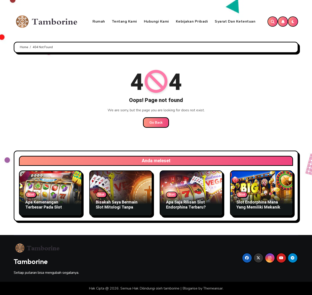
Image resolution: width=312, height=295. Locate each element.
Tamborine (31, 261)
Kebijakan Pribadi (192, 21)
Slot (31, 194)
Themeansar (213, 288)
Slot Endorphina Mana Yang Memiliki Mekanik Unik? (258, 207)
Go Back (156, 122)
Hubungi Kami (156, 21)
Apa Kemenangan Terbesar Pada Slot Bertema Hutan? (43, 207)
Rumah (99, 21)
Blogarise (190, 288)
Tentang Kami (124, 21)
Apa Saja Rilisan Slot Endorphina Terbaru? (186, 204)
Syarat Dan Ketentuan (235, 21)
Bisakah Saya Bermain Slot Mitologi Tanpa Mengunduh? (116, 207)
